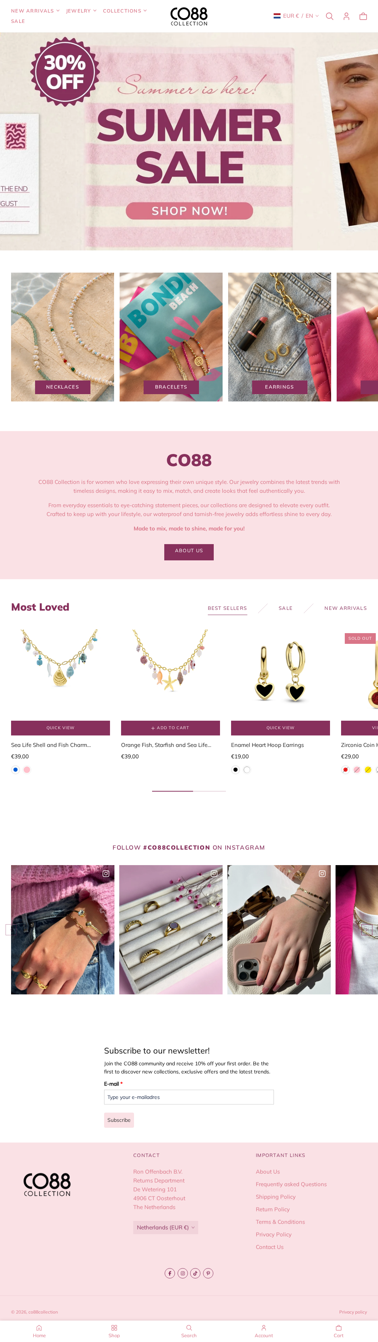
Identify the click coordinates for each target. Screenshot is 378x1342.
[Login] (346, 16)
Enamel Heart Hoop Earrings (267, 744)
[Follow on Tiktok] (195, 1273)
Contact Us (270, 1246)
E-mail (113, 1083)
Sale (18, 21)
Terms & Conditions (280, 1221)
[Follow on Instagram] (183, 1273)
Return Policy (273, 1208)
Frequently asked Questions (291, 1183)
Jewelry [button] (78, 11)
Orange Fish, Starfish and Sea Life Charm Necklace (164, 745)
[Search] (329, 16)
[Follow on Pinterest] (208, 1273)
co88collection (43, 1312)
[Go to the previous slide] (11, 929)
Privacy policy (353, 1312)
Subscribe (119, 1120)
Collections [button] (122, 11)
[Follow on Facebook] (170, 1273)
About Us (268, 1171)
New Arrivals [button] (32, 11)
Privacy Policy (274, 1233)
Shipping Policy (276, 1196)
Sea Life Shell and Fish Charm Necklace (49, 745)
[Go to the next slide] (366, 929)
